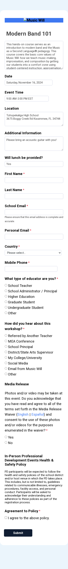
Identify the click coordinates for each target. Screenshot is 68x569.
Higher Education (21, 297)
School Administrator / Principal (32, 291)
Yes (11, 437)
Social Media (18, 363)
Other (12, 313)
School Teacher (20, 286)
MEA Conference (21, 341)
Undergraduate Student (25, 308)
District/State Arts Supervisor (30, 352)
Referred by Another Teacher (30, 336)
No (10, 443)
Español (37, 414)
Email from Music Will (25, 369)
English (23, 414)
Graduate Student (21, 302)
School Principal (20, 347)
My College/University (25, 358)
